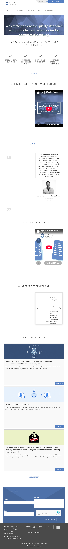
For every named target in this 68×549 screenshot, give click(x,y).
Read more (59, 383)
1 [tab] (32, 32)
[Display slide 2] (47, 321)
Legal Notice (43, 543)
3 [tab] (35, 32)
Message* (37, 497)
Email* (6, 511)
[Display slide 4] (50, 321)
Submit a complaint (34, 532)
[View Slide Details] (34, 25)
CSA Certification (56, 1)
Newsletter (50, 527)
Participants (29, 10)
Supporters (49, 10)
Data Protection (25, 543)
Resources (10, 14)
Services (20, 10)
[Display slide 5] (51, 321)
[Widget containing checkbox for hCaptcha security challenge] (48, 513)
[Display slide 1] (46, 321)
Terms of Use (35, 543)
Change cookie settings (34, 546)
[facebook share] (58, 527)
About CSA (10, 10)
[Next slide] (60, 308)
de (42, 1)
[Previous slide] (38, 308)
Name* (6, 499)
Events (39, 10)
